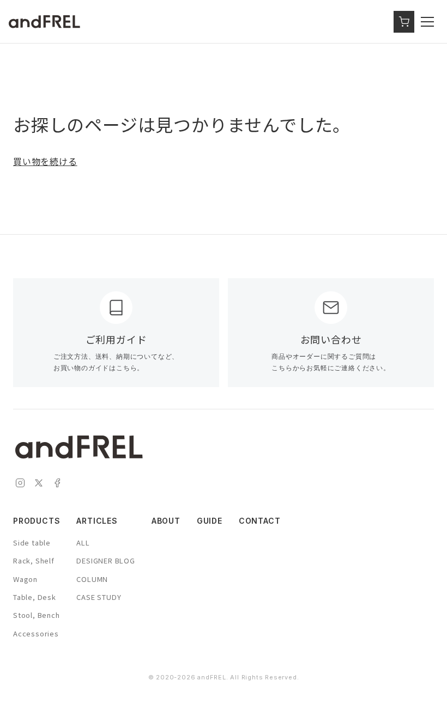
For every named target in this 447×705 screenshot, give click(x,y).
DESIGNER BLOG (105, 560)
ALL (82, 542)
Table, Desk (34, 597)
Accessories (36, 633)
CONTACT (260, 520)
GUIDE (209, 520)
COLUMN (92, 579)
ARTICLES (96, 520)
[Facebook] (57, 484)
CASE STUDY (98, 597)
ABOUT (166, 520)
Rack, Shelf (34, 560)
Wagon (25, 579)
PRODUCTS (36, 520)
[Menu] (429, 21)
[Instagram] (20, 484)
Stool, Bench (36, 615)
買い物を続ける (45, 161)
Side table (32, 542)
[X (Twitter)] (39, 484)
